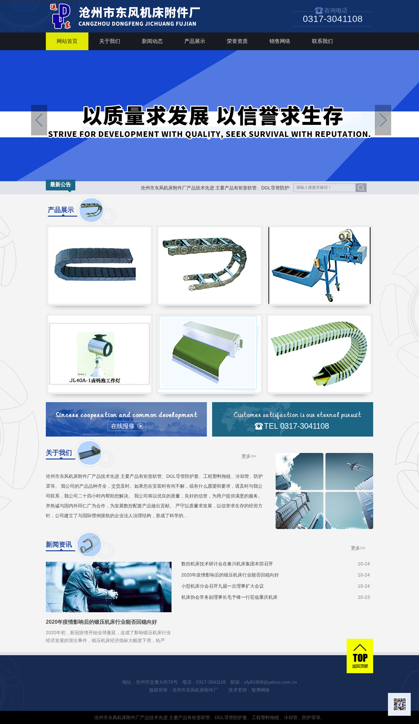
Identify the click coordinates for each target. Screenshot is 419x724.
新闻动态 (152, 41)
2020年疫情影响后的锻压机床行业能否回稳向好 (275, 574)
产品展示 (194, 41)
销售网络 (279, 41)
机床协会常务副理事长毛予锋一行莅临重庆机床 (275, 597)
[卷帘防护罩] (209, 354)
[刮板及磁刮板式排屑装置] (319, 265)
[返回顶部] (360, 656)
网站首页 (67, 41)
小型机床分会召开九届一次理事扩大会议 (275, 586)
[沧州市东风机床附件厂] (128, 30)
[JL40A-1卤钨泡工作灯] (99, 354)
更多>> (249, 456)
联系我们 (322, 41)
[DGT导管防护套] (319, 354)
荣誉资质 (237, 41)
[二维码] (399, 704)
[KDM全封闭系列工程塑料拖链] (99, 265)
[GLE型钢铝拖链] (209, 265)
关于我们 (109, 41)
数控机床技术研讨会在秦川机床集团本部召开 (275, 563)
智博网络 (260, 690)
